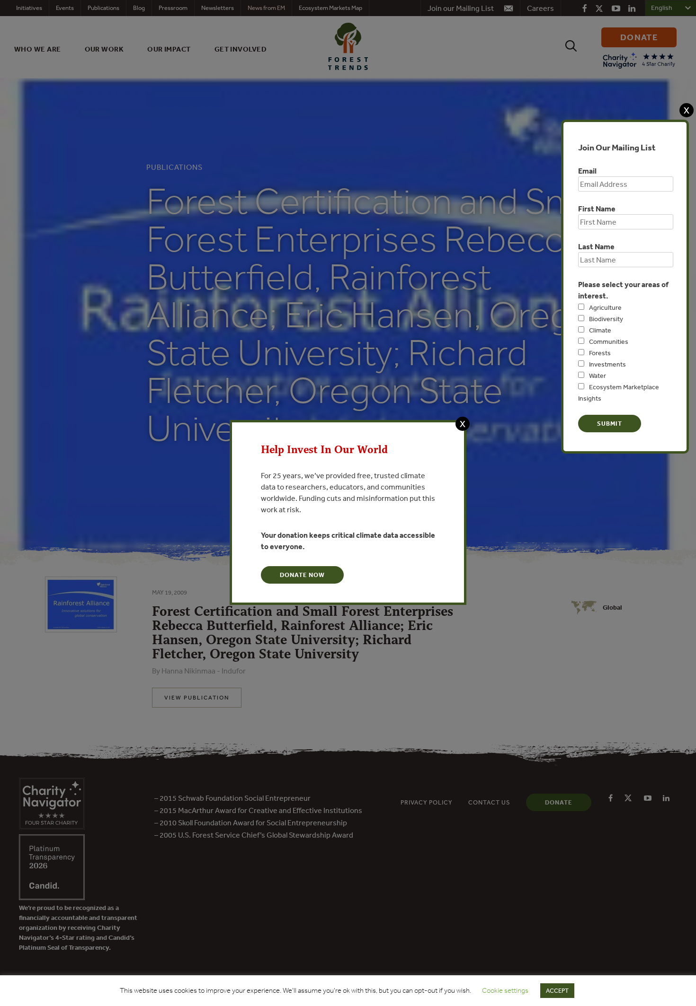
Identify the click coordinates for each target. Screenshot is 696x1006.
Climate (600, 330)
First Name (597, 208)
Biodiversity (606, 319)
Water (597, 375)
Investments (607, 364)
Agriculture (605, 307)
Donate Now (302, 575)
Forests (600, 353)
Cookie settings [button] (505, 990)
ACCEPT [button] (557, 991)
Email (587, 170)
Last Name (596, 246)
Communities (608, 341)
